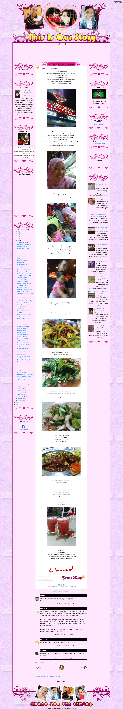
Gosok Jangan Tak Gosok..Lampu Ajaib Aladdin (23, 265)
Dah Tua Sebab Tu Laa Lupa (24, 352)
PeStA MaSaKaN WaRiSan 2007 (101, 292)
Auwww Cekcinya (22, 336)
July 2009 (20, 388)
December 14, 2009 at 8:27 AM (64, 658)
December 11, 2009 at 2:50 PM (63, 634)
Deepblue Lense (21, 330)
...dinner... (73, 586)
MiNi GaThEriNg (21, 328)
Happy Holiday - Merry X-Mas (25, 272)
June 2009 (20, 390)
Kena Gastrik (20, 262)
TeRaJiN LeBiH (101, 326)
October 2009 (21, 382)
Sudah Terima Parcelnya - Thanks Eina (23, 305)
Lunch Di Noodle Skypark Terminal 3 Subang (24, 284)
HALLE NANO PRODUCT (101, 261)
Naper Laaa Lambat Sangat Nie (25, 368)
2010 (17, 238)
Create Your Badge (23, 429)
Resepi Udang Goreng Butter (24, 360)
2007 (17, 404)
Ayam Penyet (20, 364)
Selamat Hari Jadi (21, 372)
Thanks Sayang (21, 308)
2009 (17, 240)
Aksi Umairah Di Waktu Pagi (24, 301)
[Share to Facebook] (63, 585)
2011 (17, 236)
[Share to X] (61, 585)
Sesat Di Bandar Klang (23, 326)
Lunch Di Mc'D (21, 354)
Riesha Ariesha (74, 708)
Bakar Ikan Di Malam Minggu (101, 245)
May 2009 (20, 392)
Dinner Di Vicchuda (22, 338)
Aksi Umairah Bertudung (23, 322)
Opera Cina (20, 258)
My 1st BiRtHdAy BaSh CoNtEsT (101, 309)
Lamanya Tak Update (22, 291)
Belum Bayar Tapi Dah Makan (25, 270)
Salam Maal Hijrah (22, 303)
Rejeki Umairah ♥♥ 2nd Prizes (25, 374)
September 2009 (22, 384)
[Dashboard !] (118, 3)
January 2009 (21, 400)
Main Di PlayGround (22, 246)
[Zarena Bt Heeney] (23, 427)
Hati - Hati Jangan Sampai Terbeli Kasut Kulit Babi (24, 274)
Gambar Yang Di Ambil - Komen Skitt (23, 249)
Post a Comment (39, 662)
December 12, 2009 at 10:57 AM (63, 645)
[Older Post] (84, 670)
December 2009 (22, 242)
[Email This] (59, 585)
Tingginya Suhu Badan (23, 366)
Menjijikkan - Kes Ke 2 (23, 252)
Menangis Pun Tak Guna (23, 281)
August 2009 (21, 386)
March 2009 (21, 396)
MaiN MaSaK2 (101, 276)
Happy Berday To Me (22, 260)
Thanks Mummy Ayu (22, 324)
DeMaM (101, 199)
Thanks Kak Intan (22, 340)
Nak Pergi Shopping (22, 334)
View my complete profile (24, 115)
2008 (17, 402)
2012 (17, 234)
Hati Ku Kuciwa (21, 332)
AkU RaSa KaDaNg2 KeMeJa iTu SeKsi (101, 185)
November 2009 (22, 380)
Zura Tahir (43, 639)
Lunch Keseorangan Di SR (24, 244)
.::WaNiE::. (43, 650)
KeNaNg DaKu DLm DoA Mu (98, 214)
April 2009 (21, 394)
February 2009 (22, 398)
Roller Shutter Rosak (22, 256)
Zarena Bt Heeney (24, 424)
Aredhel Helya (44, 608)
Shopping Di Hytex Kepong (24, 289)
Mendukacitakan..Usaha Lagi (101, 228)
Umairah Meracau (22, 362)
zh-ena (28, 90)
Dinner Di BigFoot (22, 287)
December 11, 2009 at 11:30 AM (63, 603)
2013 (17, 232)
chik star (43, 595)
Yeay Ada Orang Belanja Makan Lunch (23, 278)
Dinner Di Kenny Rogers (23, 342)
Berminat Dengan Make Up (24, 254)
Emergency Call (21, 370)
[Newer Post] (38, 670)
